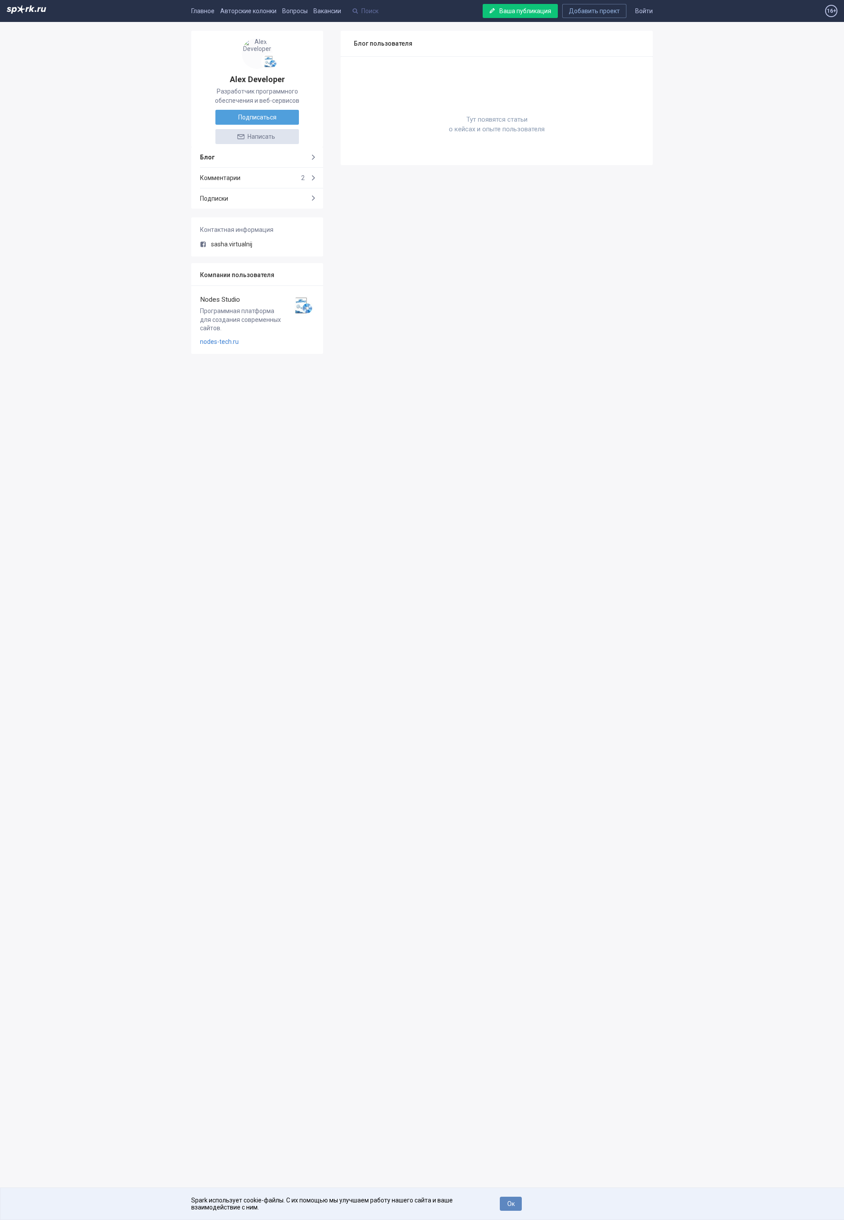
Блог (207, 157)
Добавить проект (594, 10)
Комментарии (252, 177)
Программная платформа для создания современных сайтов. (240, 319)
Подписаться (257, 117)
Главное (203, 10)
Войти (644, 10)
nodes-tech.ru (219, 341)
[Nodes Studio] (270, 62)
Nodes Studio (220, 299)
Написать (260, 136)
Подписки (214, 198)
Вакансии (327, 10)
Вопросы (295, 10)
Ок (511, 1203)
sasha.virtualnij (231, 244)
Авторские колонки (248, 10)
